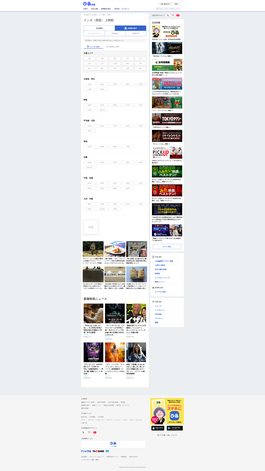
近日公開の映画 (160, 269)
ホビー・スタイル (136, 420)
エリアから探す (160, 292)
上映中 (85, 9)
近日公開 (94, 9)
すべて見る (167, 246)
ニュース (158, 306)
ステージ (91, 420)
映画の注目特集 (109, 405)
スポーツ (109, 420)
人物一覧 (84, 423)
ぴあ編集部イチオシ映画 (164, 261)
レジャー (117, 420)
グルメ (125, 420)
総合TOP (84, 417)
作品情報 (99, 28)
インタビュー (160, 310)
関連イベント (160, 282)
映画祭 (157, 273)
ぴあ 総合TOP (165, 4)
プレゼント (159, 318)
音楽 (176, 4)
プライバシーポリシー (97, 457)
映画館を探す (106, 9)
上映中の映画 (160, 265)
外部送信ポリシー (112, 457)
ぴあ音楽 (101, 417)
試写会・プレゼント (122, 9)
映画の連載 (84, 408)
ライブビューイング (162, 277)
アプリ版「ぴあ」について (168, 435)
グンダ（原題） (102, 14)
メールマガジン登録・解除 (90, 460)
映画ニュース (96, 405)
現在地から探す (114, 47)
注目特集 (158, 314)
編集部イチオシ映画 (87, 402)
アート (83, 420)
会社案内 (84, 457)
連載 (156, 322)
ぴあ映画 (94, 14)
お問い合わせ (133, 457)
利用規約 (124, 457)
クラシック (100, 420)
